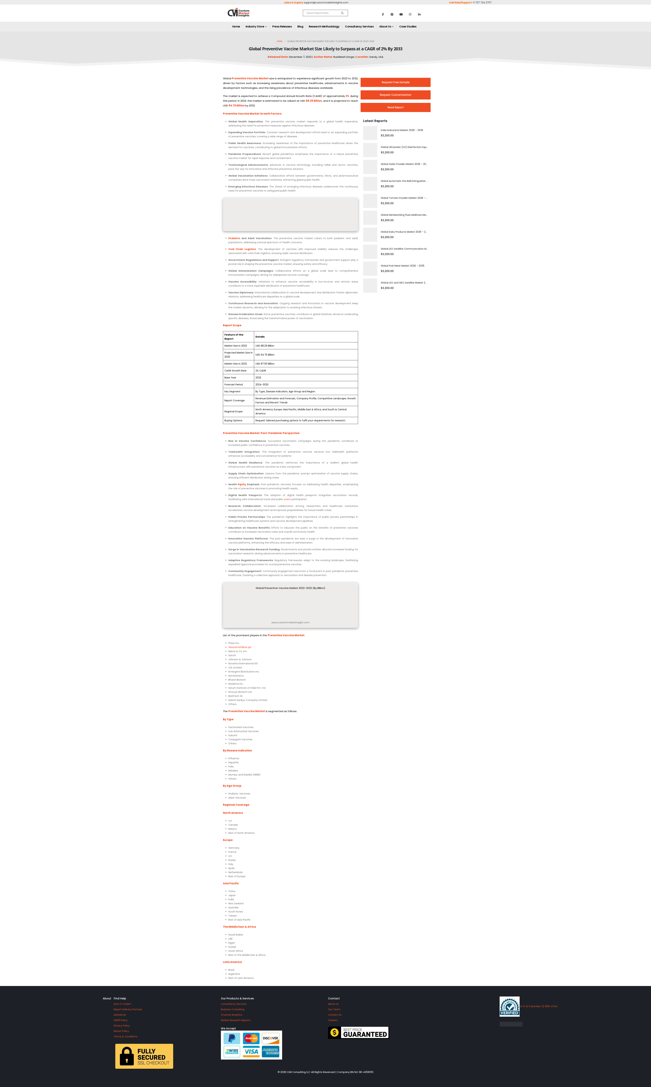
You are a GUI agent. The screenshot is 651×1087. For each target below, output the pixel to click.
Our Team (334, 1009)
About (107, 998)
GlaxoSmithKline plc (240, 647)
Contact (334, 998)
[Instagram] (410, 14)
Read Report (396, 107)
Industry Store (255, 26)
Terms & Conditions (125, 1036)
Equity (242, 484)
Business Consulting (232, 1009)
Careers (332, 1020)
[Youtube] (401, 14)
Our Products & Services (237, 998)
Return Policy (121, 1031)
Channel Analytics (231, 1014)
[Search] (342, 13)
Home (236, 26)
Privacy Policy (122, 1025)
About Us (385, 26)
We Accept (228, 1028)
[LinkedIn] (419, 14)
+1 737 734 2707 (482, 2)
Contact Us (334, 1014)
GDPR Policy (120, 1020)
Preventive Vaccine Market (241, 433)
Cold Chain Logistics (242, 249)
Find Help (120, 998)
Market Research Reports (235, 1020)
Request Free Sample (395, 82)
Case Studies (408, 26)
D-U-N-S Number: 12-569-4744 (539, 1006)
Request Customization (395, 95)
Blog (300, 26)
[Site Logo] (246, 15)
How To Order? (122, 1004)
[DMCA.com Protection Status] (540, 1024)
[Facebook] (383, 14)
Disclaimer (120, 1014)
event (287, 499)
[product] (370, 133)
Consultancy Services (359, 26)
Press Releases (282, 26)
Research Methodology (324, 26)
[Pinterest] (392, 14)
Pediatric (234, 238)
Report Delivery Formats (128, 1009)
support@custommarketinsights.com (326, 2)
